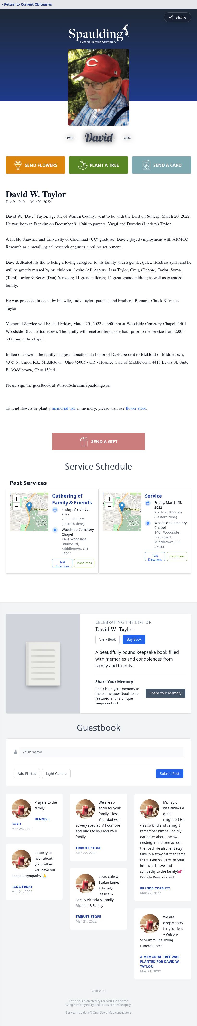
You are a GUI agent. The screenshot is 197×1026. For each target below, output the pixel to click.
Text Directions (62, 563)
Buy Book (134, 639)
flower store (136, 408)
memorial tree (64, 408)
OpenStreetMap (103, 1012)
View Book (107, 639)
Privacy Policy (85, 1005)
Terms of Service (111, 1005)
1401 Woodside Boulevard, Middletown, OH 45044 (75, 546)
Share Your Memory (165, 693)
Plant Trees (84, 563)
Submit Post (169, 773)
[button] (29, 507)
